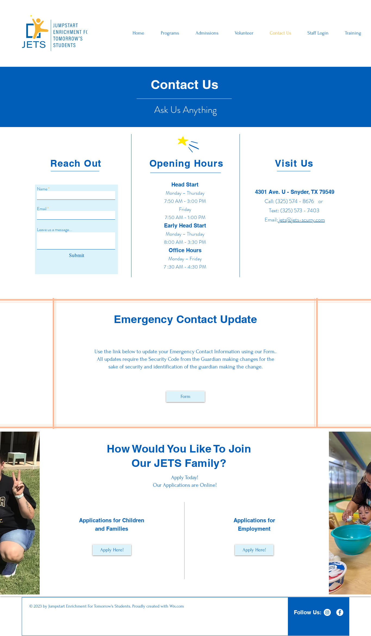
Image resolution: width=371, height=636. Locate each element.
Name (42, 189)
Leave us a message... (54, 229)
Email (41, 209)
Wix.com (176, 606)
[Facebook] (339, 612)
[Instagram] (327, 612)
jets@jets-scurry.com (301, 220)
